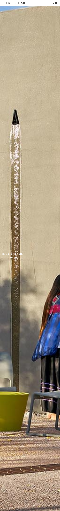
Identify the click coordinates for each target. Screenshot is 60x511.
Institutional (10, 258)
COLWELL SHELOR (14, 2)
